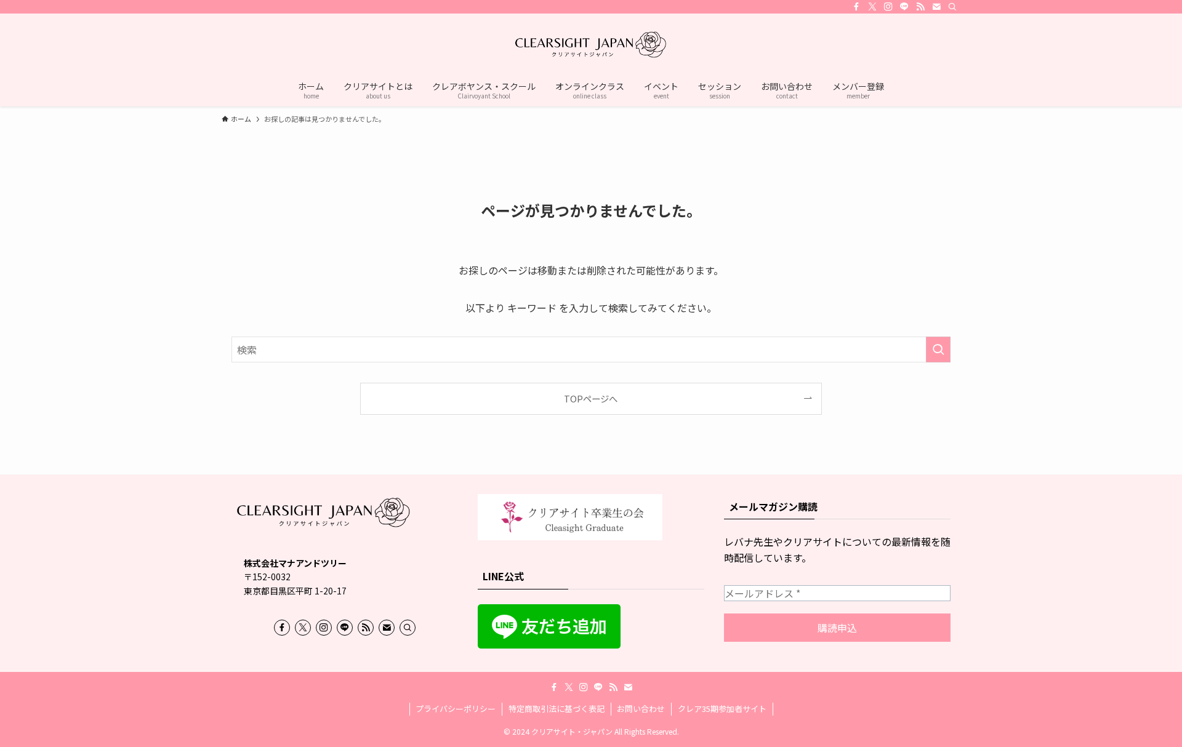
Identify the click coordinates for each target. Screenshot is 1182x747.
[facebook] (856, 7)
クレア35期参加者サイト (722, 708)
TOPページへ (590, 398)
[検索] (952, 7)
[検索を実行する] (938, 349)
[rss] (920, 7)
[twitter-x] (872, 7)
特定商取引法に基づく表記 (557, 708)
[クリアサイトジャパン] (591, 45)
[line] (904, 7)
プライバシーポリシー (456, 708)
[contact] (936, 7)
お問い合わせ (641, 708)
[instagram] (888, 7)
